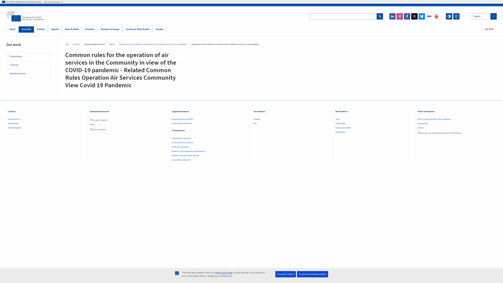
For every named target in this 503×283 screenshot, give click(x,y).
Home (67, 44)
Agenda (55, 29)
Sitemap (257, 119)
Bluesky (422, 16)
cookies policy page (223, 273)
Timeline (14, 65)
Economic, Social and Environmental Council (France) (441, 133)
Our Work (76, 44)
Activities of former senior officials (185, 155)
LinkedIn (392, 16)
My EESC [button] (489, 29)
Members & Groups (110, 29)
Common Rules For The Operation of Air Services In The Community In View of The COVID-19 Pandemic (153, 44)
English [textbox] (477, 16)
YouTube (436, 16)
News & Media (72, 29)
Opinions (112, 44)
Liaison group (422, 123)
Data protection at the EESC (182, 119)
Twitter (414, 16)
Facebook (407, 16)
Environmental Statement (182, 123)
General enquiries (15, 128)
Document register (100, 120)
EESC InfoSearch (99, 129)
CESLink (420, 128)
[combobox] (484, 16)
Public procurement (343, 128)
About (12, 29)
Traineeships (340, 123)
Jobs (337, 119)
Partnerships (340, 132)
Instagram (400, 16)
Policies (41, 29)
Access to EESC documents (182, 142)
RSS (255, 123)
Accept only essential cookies (312, 274)
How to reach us (14, 119)
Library (92, 124)
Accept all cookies (285, 274)
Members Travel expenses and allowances (188, 151)
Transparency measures (181, 138)
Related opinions (18, 73)
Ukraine (159, 29)
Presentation (16, 56)
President (90, 29)
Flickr (429, 16)
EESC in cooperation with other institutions (434, 119)
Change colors (456, 16)
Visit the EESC (13, 123)
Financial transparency (180, 147)
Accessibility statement (181, 160)
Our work (26, 29)
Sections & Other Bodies (137, 29)
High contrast (449, 16)
